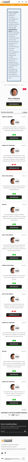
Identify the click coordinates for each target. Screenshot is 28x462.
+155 (17, 151)
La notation (10, 444)
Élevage (4, 204)
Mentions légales (5, 449)
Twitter (11, 451)
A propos (3, 444)
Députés (12, 4)
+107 (17, 210)
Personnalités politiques (13, 84)
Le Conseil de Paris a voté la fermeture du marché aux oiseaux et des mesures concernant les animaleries (14, 393)
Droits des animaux (7, 175)
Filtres (25, 112)
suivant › (24, 409)
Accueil (5, 84)
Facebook (4, 451)
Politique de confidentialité (18, 449)
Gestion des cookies (23, 458)
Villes (5, 4)
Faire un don (12, 446)
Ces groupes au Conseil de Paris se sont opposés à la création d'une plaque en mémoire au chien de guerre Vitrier (14, 305)
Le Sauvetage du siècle (12, 29)
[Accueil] (4, 3)
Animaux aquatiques (8, 265)
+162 (17, 122)
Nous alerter (4, 446)
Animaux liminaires (7, 116)
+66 (17, 299)
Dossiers (16, 444)
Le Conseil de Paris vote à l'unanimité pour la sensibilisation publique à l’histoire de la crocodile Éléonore (14, 187)
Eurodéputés (21, 4)
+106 (17, 387)
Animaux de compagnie (8, 145)
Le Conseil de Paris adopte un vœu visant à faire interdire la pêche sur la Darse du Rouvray (14, 277)
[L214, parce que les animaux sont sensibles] (2, 458)
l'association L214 (8, 459)
